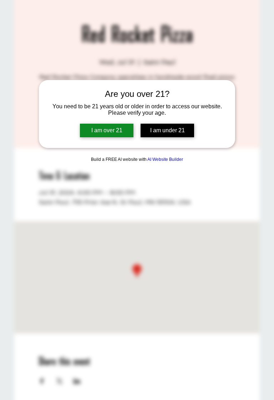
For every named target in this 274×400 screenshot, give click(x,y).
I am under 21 (167, 130)
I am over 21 (106, 130)
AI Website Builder (165, 159)
